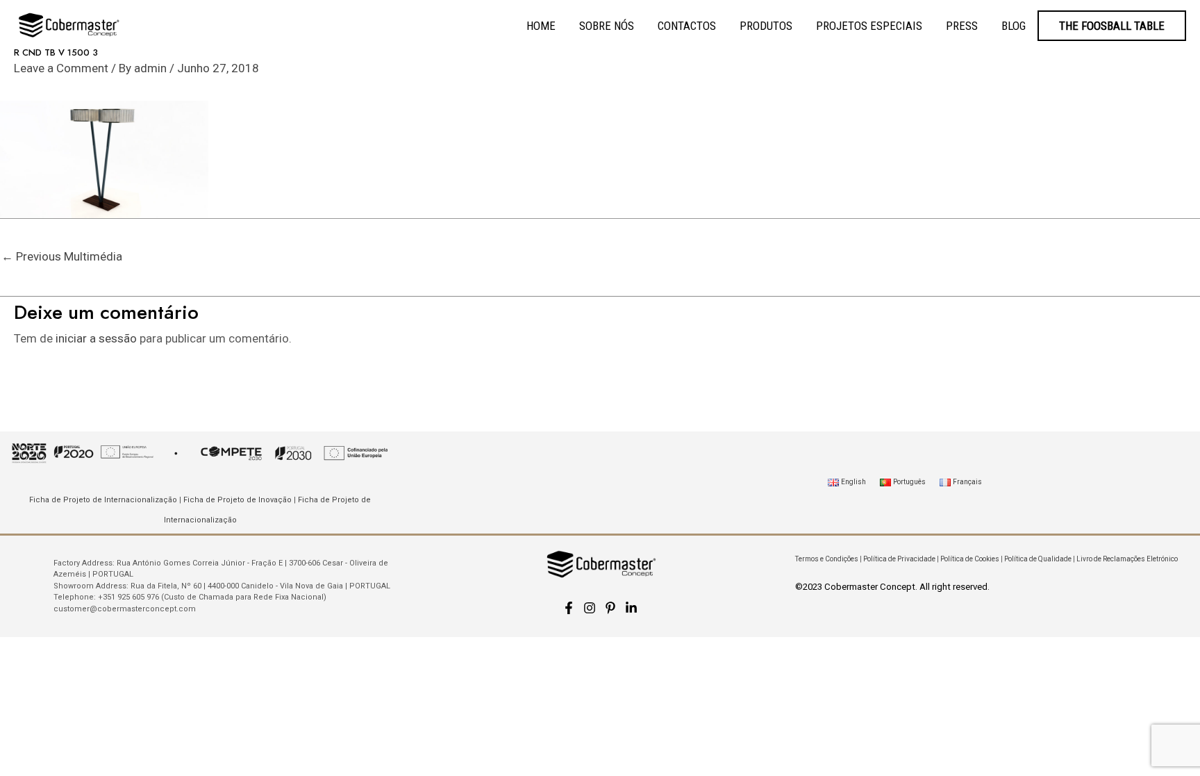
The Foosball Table (1112, 26)
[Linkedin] (631, 608)
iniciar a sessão (96, 338)
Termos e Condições (826, 559)
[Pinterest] (610, 608)
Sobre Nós (606, 26)
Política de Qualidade (1038, 559)
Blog (1013, 26)
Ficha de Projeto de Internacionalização (103, 499)
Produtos (766, 26)
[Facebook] (568, 608)
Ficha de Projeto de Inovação (237, 499)
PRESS (962, 26)
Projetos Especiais (869, 26)
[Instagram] (589, 608)
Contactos (687, 26)
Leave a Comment (61, 68)
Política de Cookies (969, 559)
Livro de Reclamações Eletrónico (1127, 559)
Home (541, 26)
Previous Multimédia (61, 256)
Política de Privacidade (899, 559)
